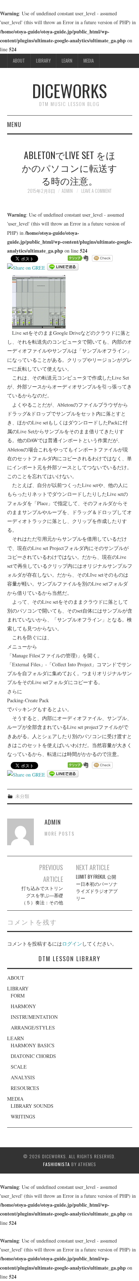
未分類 (22, 796)
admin (67, 190)
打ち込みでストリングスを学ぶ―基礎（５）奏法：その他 (42, 895)
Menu (14, 124)
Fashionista (56, 1164)
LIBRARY (43, 60)
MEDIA (88, 60)
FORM (18, 995)
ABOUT (19, 60)
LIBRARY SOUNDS (32, 1105)
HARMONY (23, 1006)
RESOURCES (25, 1088)
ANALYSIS (23, 1077)
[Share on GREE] (26, 267)
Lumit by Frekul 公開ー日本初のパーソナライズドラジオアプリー (97, 887)
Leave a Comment (96, 190)
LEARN (67, 60)
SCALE (19, 1066)
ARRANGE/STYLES (33, 1027)
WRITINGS (23, 1116)
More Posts (60, 833)
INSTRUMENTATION (34, 1016)
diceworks (69, 90)
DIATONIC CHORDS (33, 1056)
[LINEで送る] (62, 267)
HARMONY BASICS (33, 1045)
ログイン (72, 943)
